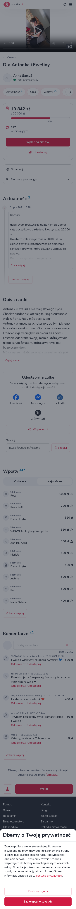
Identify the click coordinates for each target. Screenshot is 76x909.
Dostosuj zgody (38, 891)
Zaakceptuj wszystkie (38, 901)
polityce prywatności (49, 876)
